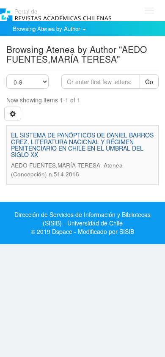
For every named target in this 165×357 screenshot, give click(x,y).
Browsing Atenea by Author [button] (47, 29)
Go (149, 81)
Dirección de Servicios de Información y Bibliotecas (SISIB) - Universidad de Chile (82, 218)
